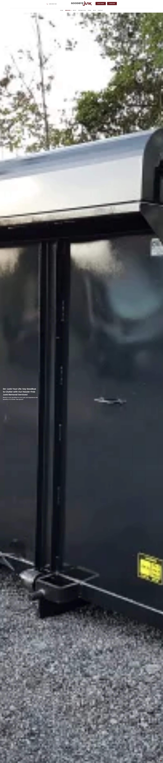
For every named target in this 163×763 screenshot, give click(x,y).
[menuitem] (61, 10)
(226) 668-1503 (53, 4)
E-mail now (112, 3)
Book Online (100, 3)
